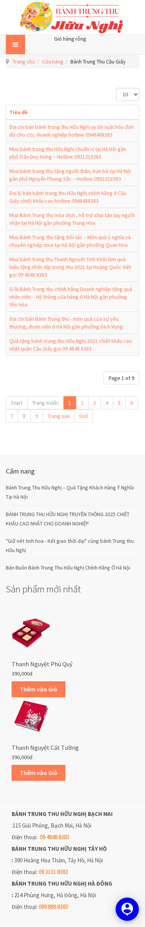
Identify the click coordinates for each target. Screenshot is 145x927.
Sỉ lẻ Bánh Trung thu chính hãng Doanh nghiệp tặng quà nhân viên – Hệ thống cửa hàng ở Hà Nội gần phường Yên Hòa (70, 297)
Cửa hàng (52, 61)
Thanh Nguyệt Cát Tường (45, 747)
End (83, 415)
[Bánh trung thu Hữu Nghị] (73, 17)
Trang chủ (24, 61)
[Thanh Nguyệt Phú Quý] (31, 632)
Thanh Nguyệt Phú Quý (42, 664)
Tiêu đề (18, 112)
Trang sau (59, 415)
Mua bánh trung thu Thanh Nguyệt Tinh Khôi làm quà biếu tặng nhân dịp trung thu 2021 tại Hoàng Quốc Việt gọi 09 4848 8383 (70, 267)
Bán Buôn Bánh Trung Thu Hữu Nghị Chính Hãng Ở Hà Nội (68, 567)
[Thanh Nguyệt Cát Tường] (31, 715)
